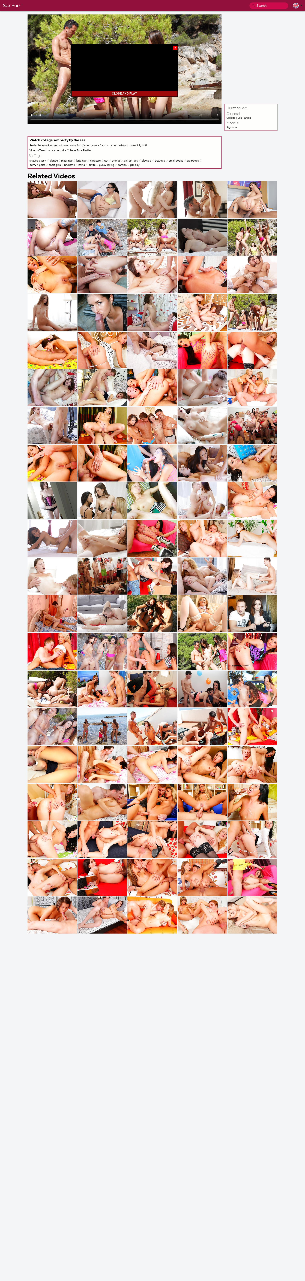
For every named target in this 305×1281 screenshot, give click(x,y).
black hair (67, 160)
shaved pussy (37, 160)
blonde (53, 160)
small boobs (176, 160)
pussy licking (106, 165)
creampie (160, 160)
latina (81, 165)
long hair (81, 160)
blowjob (146, 160)
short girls (55, 165)
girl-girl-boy (131, 160)
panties (122, 165)
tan (106, 160)
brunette (69, 165)
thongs (116, 160)
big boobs (193, 160)
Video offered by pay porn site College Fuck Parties (60, 150)
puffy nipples (37, 165)
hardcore (95, 160)
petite (91, 165)
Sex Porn (12, 6)
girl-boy (134, 165)
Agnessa (231, 127)
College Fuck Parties (238, 118)
